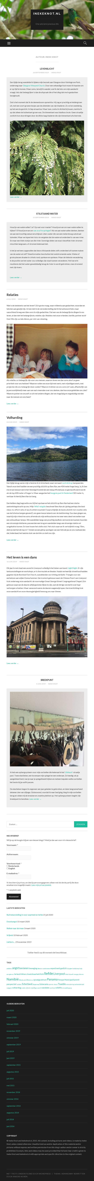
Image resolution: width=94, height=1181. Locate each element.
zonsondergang (67, 988)
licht (42, 974)
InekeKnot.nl (47, 13)
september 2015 (14, 1065)
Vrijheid (10, 935)
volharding (16, 987)
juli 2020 (10, 1010)
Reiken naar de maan (15, 928)
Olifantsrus (29, 980)
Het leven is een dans (22, 557)
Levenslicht (47, 68)
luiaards (71, 974)
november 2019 (13, 1031)
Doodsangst (12, 921)
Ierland (17, 974)
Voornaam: (12, 845)
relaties (19, 984)
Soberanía (44, 984)
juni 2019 (10, 1058)
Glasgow (69, 968)
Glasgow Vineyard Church (34, 85)
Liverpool (59, 973)
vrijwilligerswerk (36, 988)
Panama (52, 979)
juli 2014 (10, 1119)
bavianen (24, 968)
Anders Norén (20, 1176)
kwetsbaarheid (33, 974)
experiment (55, 968)
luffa (66, 974)
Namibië (13, 979)
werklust (52, 988)
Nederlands (13, 866)
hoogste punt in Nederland (62, 493)
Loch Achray (67, 483)
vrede (23, 988)
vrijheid (27, 988)
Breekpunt (47, 680)
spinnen (50, 984)
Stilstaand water (47, 213)
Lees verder (16, 197)
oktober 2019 (12, 1038)
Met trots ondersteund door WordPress (29, 1174)
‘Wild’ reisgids (40, 506)
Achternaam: (12, 854)
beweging (33, 968)
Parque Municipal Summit (68, 979)
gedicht (63, 968)
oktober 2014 (12, 1099)
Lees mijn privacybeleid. (41, 885)
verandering (70, 984)
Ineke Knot (56, 72)
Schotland (27, 984)
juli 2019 (10, 1051)
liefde (48, 973)
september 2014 (14, 1106)
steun (56, 984)
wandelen (45, 987)
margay (76, 974)
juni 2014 (10, 1126)
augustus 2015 (13, 1072)
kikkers (23, 974)
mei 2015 (10, 1085)
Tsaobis (62, 984)
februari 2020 (12, 1024)
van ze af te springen (41, 230)
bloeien (40, 968)
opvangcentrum (40, 979)
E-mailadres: (13, 873)
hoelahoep (75, 968)
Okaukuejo (22, 980)
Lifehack (68, 772)
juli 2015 (10, 1078)
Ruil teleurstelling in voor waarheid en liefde (25, 915)
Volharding (14, 418)
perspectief (11, 984)
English (11, 868)
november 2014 (13, 1092)
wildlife (59, 987)
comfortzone (46, 968)
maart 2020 (11, 1017)
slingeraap (36, 984)
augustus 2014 (13, 1112)
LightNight (72, 568)
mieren (81, 974)
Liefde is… (11, 942)
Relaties (12, 295)
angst (15, 968)
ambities (9, 968)
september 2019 (14, 1044)
